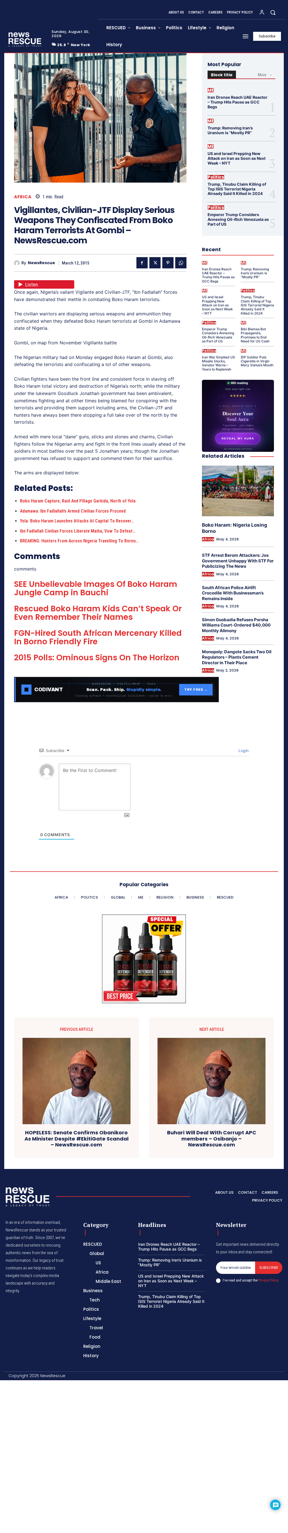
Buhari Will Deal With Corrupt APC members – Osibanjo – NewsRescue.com (211, 1139)
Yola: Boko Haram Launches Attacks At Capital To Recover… (77, 521)
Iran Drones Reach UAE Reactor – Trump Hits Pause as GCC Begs (237, 102)
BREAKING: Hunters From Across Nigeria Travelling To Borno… (79, 541)
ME (211, 90)
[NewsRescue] (25, 39)
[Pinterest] (168, 262)
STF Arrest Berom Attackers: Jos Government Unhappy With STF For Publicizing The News (238, 561)
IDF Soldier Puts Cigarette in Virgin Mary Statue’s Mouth (257, 361)
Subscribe (268, 1267)
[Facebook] (142, 262)
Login (243, 750)
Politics (216, 177)
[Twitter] (155, 262)
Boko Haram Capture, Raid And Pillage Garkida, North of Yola (78, 501)
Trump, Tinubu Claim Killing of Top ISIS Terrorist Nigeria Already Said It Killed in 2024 (237, 189)
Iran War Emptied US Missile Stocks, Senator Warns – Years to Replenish (218, 363)
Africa (22, 197)
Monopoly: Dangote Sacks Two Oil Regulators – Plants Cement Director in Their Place (236, 657)
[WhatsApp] (180, 262)
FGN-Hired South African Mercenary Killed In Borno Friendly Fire (98, 637)
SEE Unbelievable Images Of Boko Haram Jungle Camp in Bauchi (95, 588)
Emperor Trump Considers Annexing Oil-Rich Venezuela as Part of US (238, 219)
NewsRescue (41, 263)
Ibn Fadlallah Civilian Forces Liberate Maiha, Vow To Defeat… (77, 531)
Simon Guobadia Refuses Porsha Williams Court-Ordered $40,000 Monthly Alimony (236, 625)
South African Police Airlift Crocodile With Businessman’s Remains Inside (233, 593)
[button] (273, 12)
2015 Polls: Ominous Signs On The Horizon (96, 657)
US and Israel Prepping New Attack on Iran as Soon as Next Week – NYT (237, 158)
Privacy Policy (268, 1280)
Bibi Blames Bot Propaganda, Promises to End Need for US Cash (255, 335)
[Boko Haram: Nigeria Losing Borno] (238, 491)
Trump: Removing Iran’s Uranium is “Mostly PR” (230, 130)
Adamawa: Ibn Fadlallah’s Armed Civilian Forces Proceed (73, 511)
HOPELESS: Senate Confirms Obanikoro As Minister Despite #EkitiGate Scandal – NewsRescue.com (76, 1139)
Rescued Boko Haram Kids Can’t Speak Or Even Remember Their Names (98, 613)
